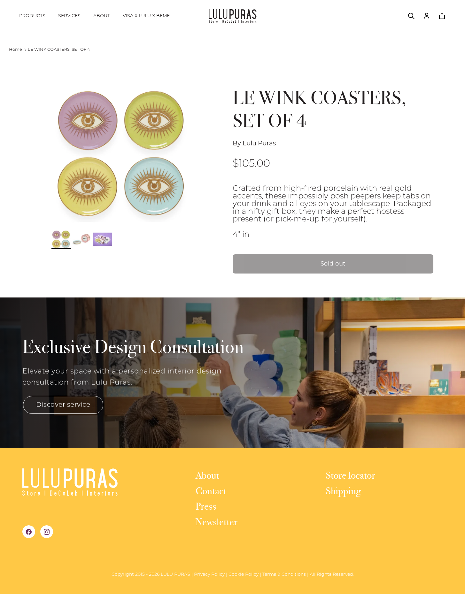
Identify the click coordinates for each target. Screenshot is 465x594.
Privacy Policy (209, 574)
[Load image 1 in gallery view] (120, 154)
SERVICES (69, 16)
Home (15, 50)
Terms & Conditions (284, 574)
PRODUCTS (32, 16)
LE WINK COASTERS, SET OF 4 (59, 50)
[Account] (426, 16)
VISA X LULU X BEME (146, 16)
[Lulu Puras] (233, 16)
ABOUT (101, 16)
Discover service (63, 405)
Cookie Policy (244, 574)
